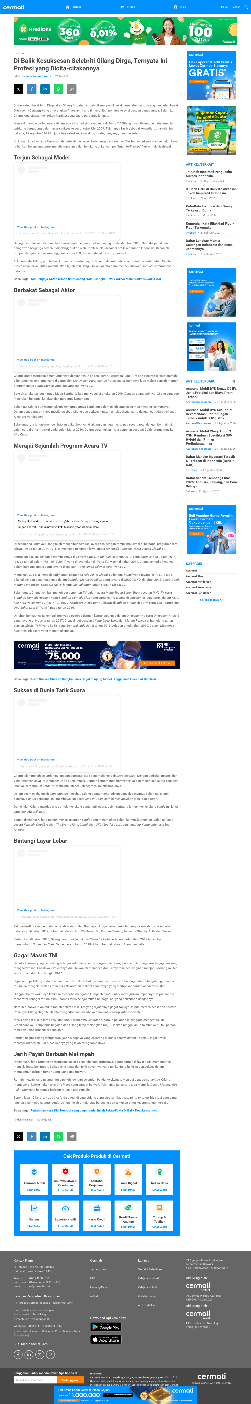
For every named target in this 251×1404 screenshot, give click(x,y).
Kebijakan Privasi (148, 1278)
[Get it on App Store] (135, 1339)
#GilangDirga (44, 1119)
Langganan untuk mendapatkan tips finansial (45, 1373)
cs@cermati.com (39, 1286)
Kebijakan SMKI (147, 1287)
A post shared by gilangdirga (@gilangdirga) (46, 233)
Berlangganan (70, 1380)
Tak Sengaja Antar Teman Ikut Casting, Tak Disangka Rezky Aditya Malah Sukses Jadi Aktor (95, 279)
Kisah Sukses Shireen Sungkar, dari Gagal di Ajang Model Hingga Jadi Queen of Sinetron (93, 679)
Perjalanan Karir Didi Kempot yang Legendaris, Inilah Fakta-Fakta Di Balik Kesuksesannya (93, 1110)
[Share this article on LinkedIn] (45, 89)
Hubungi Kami (98, 1287)
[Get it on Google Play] (135, 1327)
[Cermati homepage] (211, 1375)
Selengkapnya (210, 599)
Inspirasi (19, 53)
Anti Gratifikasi (147, 1305)
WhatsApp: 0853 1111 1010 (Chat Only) (38, 1326)
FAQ (92, 1278)
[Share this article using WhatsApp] (58, 89)
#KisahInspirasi (24, 1119)
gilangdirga (48, 534)
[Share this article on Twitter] (18, 89)
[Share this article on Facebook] (31, 89)
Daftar (236, 6)
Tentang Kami (98, 1269)
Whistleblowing (147, 1296)
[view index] (234, 381)
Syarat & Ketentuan (150, 1269)
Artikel (94, 1296)
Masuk (224, 6)
